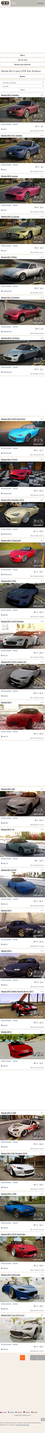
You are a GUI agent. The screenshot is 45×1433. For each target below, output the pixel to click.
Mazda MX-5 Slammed (10, 1275)
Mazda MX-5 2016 (8, 870)
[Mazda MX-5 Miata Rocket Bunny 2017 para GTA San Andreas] (22, 1006)
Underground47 (7, 291)
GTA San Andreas (6, 124)
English (12, 1412)
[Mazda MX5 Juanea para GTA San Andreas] (22, 191)
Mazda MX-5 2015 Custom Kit (13, 662)
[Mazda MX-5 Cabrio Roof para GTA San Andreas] (22, 717)
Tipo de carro (22, 60)
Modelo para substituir (22, 64)
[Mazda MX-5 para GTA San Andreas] (22, 925)
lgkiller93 (5, 615)
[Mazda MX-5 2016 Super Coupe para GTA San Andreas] (22, 884)
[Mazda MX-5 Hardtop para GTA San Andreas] (22, 110)
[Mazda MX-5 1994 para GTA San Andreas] (22, 1208)
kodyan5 (5, 1025)
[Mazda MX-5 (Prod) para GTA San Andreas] (22, 474)
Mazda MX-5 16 (7, 829)
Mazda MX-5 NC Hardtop (11, 136)
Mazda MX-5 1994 (8, 1194)
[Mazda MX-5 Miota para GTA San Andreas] (22, 271)
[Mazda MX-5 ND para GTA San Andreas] (22, 803)
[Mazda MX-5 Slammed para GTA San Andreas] (22, 1289)
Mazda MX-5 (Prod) (9, 459)
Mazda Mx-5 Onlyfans (10, 297)
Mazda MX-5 (6, 702)
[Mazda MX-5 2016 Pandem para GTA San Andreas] (22, 636)
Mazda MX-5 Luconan (10, 217)
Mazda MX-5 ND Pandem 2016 (14, 1153)
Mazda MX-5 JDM (8, 1113)
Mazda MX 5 (6, 1032)
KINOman (5, 1187)
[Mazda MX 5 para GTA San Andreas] (22, 1046)
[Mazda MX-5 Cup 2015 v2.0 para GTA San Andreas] (22, 1330)
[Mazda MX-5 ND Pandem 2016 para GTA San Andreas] (22, 1168)
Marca (22, 55)
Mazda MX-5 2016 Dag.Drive (13, 419)
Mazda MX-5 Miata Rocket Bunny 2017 (17, 991)
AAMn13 (5, 944)
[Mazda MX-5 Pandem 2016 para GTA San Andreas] (22, 514)
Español (35, 1412)
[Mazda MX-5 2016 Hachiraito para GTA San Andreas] (22, 1249)
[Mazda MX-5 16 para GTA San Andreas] (22, 844)
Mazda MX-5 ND (8, 789)
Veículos (15, 124)
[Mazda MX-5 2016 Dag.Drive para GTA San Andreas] (22, 433)
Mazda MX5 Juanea (9, 176)
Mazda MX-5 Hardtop (10, 95)
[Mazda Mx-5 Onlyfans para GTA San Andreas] (22, 312)
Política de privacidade (22, 1425)
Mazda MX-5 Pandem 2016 (12, 500)
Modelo (22, 76)
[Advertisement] (22, 29)
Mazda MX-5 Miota (9, 257)
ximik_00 (5, 655)
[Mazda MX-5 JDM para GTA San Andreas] (22, 1127)
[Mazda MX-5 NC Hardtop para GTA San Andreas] (22, 150)
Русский (4, 1412)
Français (19, 1412)
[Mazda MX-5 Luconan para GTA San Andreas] (22, 231)
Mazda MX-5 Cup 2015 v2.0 (12, 1315)
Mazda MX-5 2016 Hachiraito (13, 1234)
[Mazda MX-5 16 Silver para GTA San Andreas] (22, 352)
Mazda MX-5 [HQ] (8, 581)
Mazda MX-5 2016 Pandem (12, 621)
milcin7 (5, 129)
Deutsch (27, 1412)
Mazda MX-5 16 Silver (10, 338)
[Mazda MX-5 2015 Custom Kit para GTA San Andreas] (22, 676)
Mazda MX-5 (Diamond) (11, 540)
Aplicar (22, 90)
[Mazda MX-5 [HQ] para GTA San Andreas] (22, 595)
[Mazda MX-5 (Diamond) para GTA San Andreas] (22, 555)
